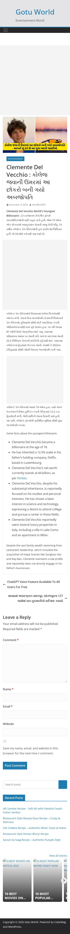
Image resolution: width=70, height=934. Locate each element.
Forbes (22, 478)
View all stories (58, 855)
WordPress (14, 926)
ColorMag (60, 922)
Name (8, 689)
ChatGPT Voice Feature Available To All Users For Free (33, 584)
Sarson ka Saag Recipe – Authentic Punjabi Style (31, 839)
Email (8, 706)
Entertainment (15, 159)
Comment (11, 640)
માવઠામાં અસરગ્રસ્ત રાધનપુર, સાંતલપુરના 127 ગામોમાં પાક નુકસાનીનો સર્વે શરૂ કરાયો (35, 598)
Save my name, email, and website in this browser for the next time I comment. (30, 750)
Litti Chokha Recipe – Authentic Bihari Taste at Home (34, 828)
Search (63, 785)
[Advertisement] (35, 80)
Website (8, 724)
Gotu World (35, 12)
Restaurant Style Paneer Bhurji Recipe (26, 834)
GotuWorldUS (39, 204)
